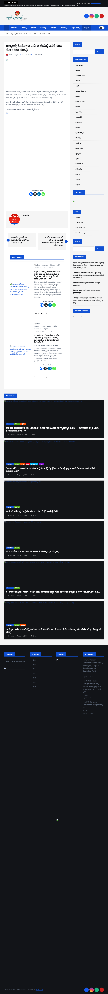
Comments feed (81, 228)
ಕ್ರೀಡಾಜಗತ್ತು (63, 28)
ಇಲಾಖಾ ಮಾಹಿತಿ (80, 101)
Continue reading (41, 313)
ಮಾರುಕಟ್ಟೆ (43, 28)
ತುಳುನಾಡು (79, 122)
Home (6, 33)
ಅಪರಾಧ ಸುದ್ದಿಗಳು (81, 91)
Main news (45, 265)
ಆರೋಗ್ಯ (24, 28)
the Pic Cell (39, 989)
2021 (34, 682)
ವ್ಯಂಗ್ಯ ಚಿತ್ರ (78, 153)
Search (77, 44)
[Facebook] (31, 194)
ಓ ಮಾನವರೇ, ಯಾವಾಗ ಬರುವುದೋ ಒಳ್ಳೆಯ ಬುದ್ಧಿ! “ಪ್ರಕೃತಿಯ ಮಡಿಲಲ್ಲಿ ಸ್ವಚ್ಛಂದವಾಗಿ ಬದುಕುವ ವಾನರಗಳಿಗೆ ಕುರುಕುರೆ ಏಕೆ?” (88, 275)
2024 (34, 669)
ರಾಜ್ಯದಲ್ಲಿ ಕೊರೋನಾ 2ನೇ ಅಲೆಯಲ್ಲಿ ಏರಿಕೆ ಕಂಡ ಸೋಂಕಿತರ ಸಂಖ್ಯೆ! (30, 33)
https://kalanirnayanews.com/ (15, 661)
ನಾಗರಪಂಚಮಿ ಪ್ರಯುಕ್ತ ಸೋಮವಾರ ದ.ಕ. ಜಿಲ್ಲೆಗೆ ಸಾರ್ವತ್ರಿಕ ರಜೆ (93, 704)
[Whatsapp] (43, 194)
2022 (34, 678)
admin (10, 54)
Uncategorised (80, 75)
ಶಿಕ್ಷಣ (77, 158)
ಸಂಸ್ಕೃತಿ (78, 174)
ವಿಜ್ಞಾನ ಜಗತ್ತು (75, 28)
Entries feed (79, 222)
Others (52, 265)
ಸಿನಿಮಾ (78, 179)
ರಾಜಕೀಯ (14, 28)
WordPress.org (80, 233)
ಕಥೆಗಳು (78, 107)
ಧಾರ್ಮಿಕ (33, 28)
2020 (34, 687)
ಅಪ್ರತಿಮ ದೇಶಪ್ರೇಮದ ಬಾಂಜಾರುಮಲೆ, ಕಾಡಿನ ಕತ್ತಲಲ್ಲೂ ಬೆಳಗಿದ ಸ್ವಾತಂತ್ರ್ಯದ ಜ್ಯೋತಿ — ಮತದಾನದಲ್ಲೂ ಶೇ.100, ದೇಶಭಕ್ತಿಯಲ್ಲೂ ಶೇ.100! (88, 265)
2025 (34, 664)
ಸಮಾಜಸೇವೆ (79, 169)
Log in (78, 217)
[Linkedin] (39, 194)
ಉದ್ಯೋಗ (53, 28)
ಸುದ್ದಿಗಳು (86, 28)
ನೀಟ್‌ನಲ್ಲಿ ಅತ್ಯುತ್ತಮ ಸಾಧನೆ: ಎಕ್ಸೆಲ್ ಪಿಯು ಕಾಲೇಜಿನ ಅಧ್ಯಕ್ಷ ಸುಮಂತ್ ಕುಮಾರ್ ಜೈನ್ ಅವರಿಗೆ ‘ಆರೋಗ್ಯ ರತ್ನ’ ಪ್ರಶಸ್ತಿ (88, 300)
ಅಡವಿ (54, 326)
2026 (34, 660)
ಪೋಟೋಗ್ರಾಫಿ (80, 133)
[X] (35, 194)
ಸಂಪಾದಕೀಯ (38, 328)
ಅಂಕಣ (49, 326)
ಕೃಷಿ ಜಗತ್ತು (78, 112)
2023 (34, 673)
